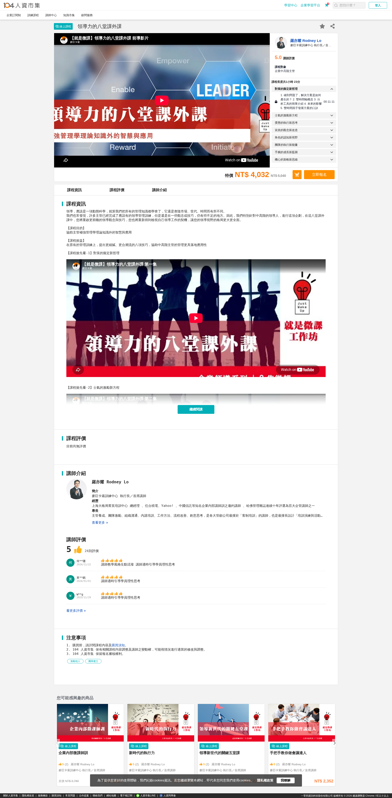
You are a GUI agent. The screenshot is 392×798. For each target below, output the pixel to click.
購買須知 (118, 645)
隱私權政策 (28, 795)
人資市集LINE (148, 795)
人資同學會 (170, 795)
